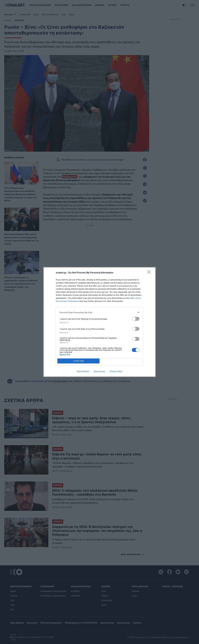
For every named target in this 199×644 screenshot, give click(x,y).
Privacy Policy (116, 371)
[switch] (135, 319)
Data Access (99, 371)
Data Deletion (83, 371)
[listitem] (99, 312)
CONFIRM (78, 361)
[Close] (150, 273)
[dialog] (99, 322)
